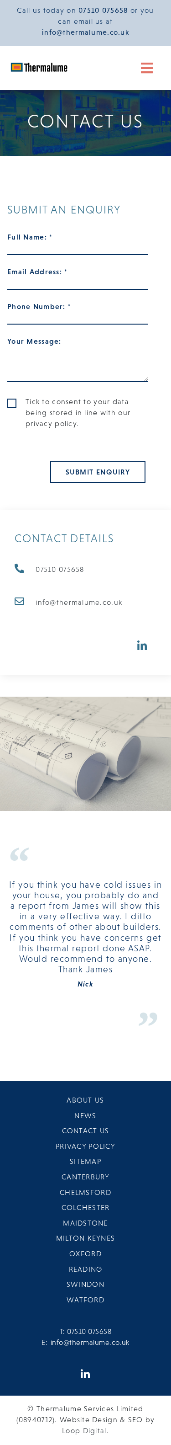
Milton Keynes (85, 1238)
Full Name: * (29, 237)
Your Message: (34, 341)
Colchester (86, 1207)
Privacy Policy (85, 1146)
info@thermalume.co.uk (79, 602)
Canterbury (85, 1177)
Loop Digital (84, 1430)
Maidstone (85, 1223)
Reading (86, 1269)
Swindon (85, 1284)
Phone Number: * (39, 306)
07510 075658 (60, 569)
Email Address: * (37, 271)
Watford (85, 1300)
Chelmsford (85, 1192)
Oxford (85, 1253)
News (85, 1115)
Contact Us (85, 1130)
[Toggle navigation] (147, 68)
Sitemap (85, 1161)
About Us (85, 1100)
